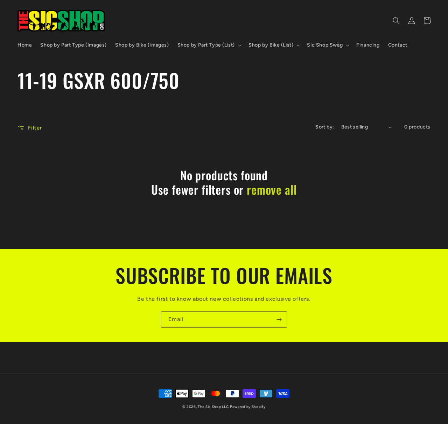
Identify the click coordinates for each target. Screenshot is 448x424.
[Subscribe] (279, 319)
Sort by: (324, 127)
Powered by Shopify (248, 406)
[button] (208, 45)
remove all (271, 189)
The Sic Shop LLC (213, 406)
